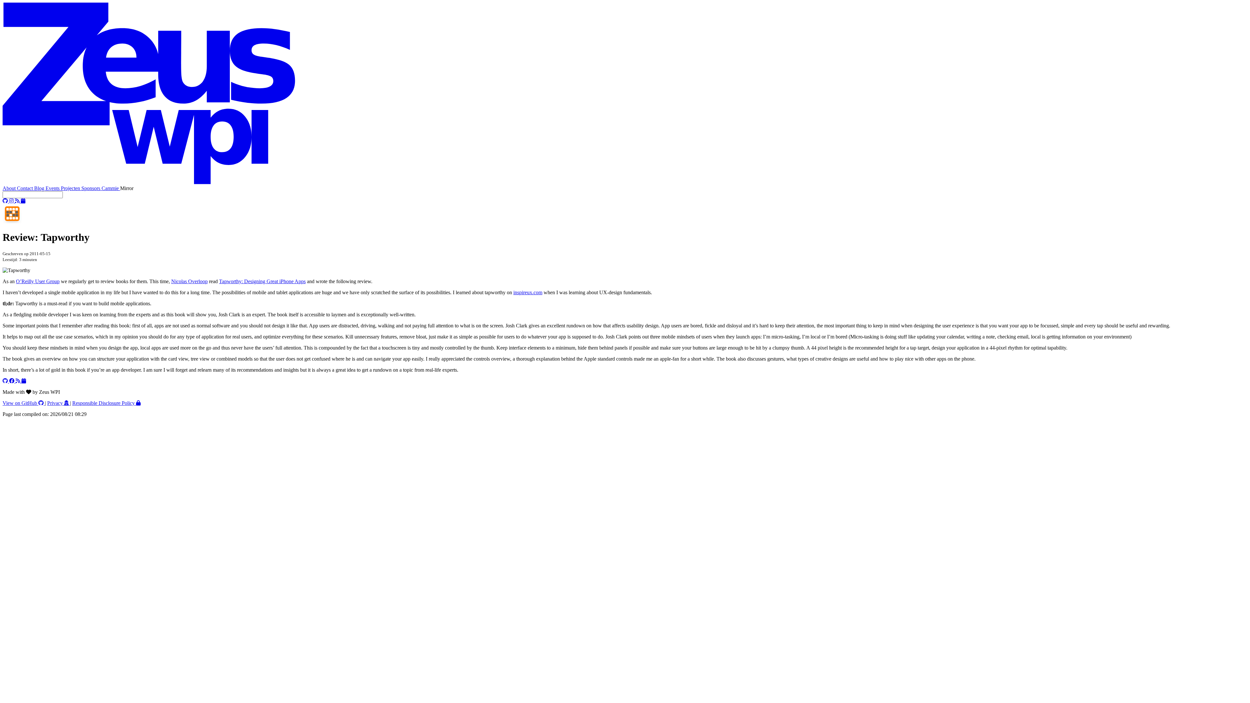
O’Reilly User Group (38, 281)
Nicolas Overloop (189, 281)
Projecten (71, 188)
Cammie (111, 188)
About (10, 188)
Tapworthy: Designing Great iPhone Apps (262, 281)
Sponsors (91, 188)
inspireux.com (527, 292)
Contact (25, 188)
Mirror (126, 188)
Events (53, 188)
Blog (40, 188)
